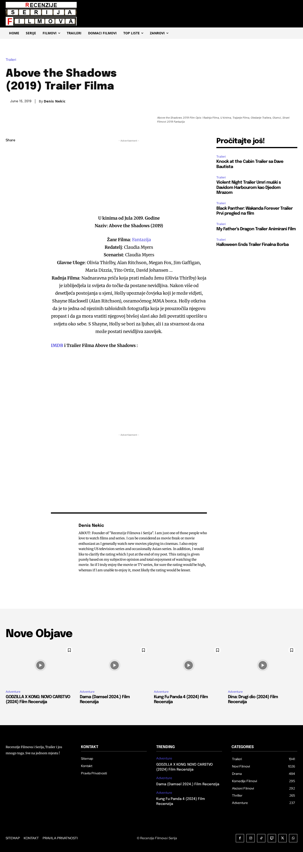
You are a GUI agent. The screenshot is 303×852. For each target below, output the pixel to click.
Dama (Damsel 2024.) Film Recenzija (187, 784)
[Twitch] (272, 838)
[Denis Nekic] (62, 548)
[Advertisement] (129, 176)
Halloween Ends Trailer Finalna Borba (252, 245)
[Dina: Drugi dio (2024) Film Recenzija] (262, 665)
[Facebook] (10, 151)
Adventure (13, 692)
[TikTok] (261, 838)
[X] (10, 163)
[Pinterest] (10, 174)
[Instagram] (250, 838)
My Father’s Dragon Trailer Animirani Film (256, 229)
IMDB (57, 345)
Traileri (11, 60)
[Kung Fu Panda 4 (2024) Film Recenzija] (188, 665)
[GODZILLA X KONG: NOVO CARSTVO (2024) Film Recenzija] (40, 665)
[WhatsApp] (10, 185)
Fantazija (141, 239)
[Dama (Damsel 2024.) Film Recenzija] (114, 665)
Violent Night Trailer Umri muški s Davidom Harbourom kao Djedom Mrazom (248, 187)
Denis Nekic (55, 101)
